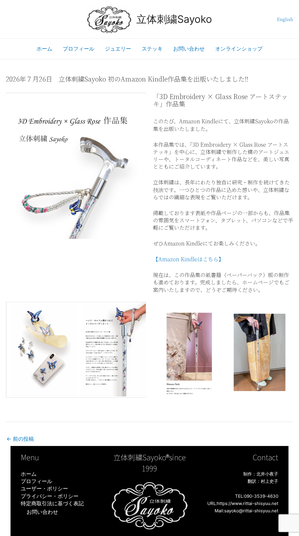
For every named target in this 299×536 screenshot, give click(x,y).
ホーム (44, 49)
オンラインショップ (239, 49)
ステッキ (152, 49)
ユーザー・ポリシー (44, 488)
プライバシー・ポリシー (50, 496)
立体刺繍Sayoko (174, 19)
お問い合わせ (189, 49)
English (285, 19)
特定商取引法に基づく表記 (52, 503)
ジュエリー (118, 49)
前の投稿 (20, 439)
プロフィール (78, 49)
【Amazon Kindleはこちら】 (188, 259)
